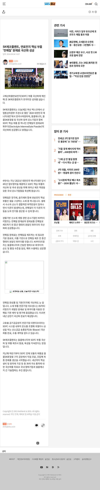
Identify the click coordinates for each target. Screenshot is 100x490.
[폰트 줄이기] (90, 12)
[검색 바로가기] (96, 4)
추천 (69, 194)
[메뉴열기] (4, 4)
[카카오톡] (37, 425)
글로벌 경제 (92, 236)
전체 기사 (59, 230)
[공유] (3, 12)
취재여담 (76, 236)
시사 (91, 241)
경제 (75, 230)
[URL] (43, 425)
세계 (59, 236)
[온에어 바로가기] (88, 4)
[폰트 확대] (96, 12)
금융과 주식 (59, 241)
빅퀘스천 (76, 241)
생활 (91, 230)
